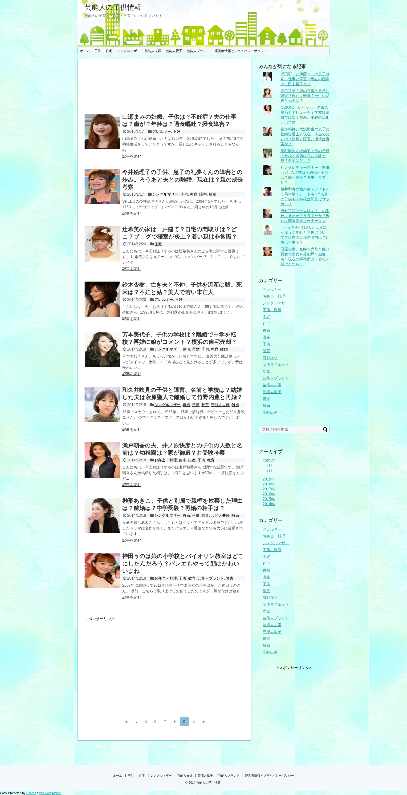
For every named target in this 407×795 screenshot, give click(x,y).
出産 (192, 460)
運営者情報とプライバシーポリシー (241, 51)
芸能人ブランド (198, 51)
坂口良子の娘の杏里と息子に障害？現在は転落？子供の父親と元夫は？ (305, 96)
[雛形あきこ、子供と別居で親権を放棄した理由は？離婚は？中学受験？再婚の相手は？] (102, 515)
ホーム (85, 51)
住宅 (109, 51)
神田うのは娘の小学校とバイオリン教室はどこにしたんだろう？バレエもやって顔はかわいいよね (183, 563)
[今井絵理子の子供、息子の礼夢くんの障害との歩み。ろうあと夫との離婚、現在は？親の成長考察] (102, 186)
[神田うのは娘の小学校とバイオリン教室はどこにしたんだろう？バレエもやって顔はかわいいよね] (102, 570)
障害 (203, 194)
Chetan (31, 793)
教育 (193, 194)
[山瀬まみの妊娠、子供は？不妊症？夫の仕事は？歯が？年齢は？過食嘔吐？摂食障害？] (102, 131)
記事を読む (131, 156)
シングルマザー (128, 51)
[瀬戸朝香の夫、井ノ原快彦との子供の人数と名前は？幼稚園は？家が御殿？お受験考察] (102, 460)
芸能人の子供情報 (113, 7)
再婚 (195, 349)
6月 (269, 466)
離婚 (212, 194)
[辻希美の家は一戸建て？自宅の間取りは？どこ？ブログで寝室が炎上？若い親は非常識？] (102, 244)
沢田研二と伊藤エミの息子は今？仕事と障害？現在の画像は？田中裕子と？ (305, 79)
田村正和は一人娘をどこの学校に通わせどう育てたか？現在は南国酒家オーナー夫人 (305, 216)
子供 (97, 51)
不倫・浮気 (272, 310)
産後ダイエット (276, 365)
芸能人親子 (174, 51)
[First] (126, 721)
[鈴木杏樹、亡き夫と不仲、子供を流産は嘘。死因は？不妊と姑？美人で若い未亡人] (102, 299)
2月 (269, 470)
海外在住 (270, 358)
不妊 (176, 131)
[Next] (194, 721)
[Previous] (136, 721)
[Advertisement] (165, 87)
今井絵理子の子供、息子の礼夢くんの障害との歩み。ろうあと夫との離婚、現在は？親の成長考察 (182, 179)
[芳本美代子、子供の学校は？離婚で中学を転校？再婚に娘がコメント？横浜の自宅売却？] (102, 349)
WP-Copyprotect (50, 793)
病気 (266, 371)
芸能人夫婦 (153, 51)
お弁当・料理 (165, 460)
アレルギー (161, 131)
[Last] (203, 721)
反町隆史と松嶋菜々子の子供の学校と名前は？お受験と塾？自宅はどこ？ (305, 156)
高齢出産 (270, 412)
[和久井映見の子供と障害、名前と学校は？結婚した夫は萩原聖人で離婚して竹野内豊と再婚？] (102, 404)
